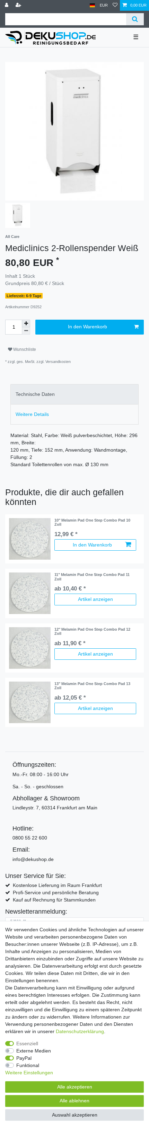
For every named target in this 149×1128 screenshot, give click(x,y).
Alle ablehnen (74, 1100)
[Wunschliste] (115, 5)
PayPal (24, 1058)
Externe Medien (33, 1051)
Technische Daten (35, 394)
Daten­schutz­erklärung (80, 1031)
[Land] (92, 5)
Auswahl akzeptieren (74, 1115)
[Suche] (135, 19)
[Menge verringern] (26, 331)
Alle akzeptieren (74, 1087)
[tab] (74, 394)
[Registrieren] (19, 5)
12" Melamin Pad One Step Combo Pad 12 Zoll (92, 631)
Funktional (27, 1065)
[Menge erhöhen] (26, 323)
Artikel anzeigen (95, 599)
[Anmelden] (7, 5)
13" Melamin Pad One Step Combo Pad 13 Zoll (92, 686)
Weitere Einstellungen (29, 1072)
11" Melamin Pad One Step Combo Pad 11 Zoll (92, 576)
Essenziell (27, 1043)
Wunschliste (24, 349)
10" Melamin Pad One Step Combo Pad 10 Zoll (92, 522)
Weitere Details (32, 414)
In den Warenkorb (87, 326)
